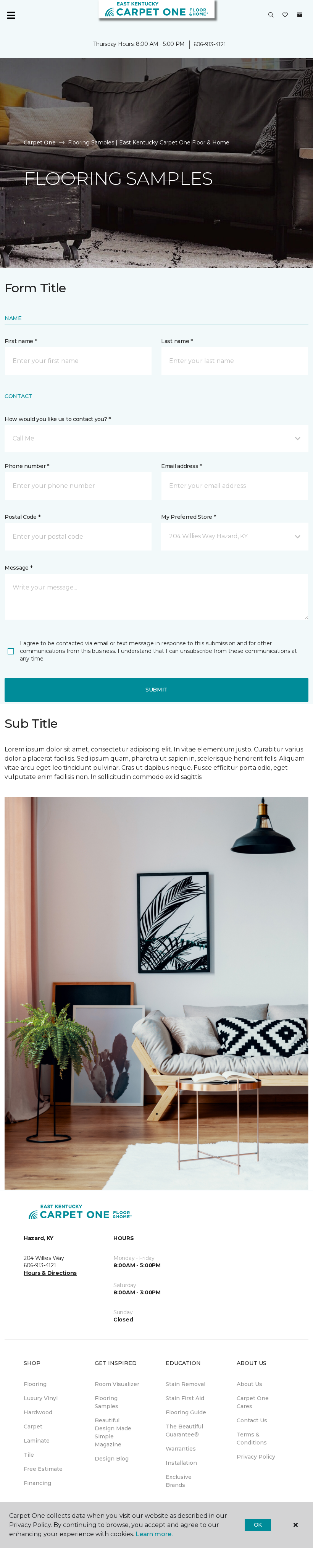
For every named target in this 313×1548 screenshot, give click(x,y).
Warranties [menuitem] (181, 1448)
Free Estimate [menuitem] (43, 1468)
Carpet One (40, 142)
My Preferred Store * (188, 517)
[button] (271, 15)
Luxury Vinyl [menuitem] (41, 1398)
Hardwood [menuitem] (38, 1412)
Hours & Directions (50, 1272)
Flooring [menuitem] (35, 1384)
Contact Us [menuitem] (252, 1420)
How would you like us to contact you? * (58, 419)
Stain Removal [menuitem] (185, 1384)
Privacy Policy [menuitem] (256, 1456)
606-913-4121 (210, 44)
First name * (21, 341)
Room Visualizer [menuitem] (117, 1384)
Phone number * (27, 466)
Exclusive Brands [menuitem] (179, 1481)
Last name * (177, 341)
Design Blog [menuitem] (112, 1458)
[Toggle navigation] (11, 15)
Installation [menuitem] (181, 1462)
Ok (258, 1524)
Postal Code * (22, 517)
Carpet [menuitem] (33, 1426)
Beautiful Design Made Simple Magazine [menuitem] (113, 1432)
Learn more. (154, 1534)
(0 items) (299, 15)
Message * (18, 567)
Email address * (181, 466)
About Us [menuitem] (249, 1384)
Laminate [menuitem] (37, 1440)
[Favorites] (285, 15)
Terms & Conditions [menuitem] (252, 1438)
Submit (156, 689)
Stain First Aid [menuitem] (185, 1398)
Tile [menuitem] (29, 1454)
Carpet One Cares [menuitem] (253, 1402)
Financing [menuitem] (37, 1483)
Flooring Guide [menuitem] (186, 1412)
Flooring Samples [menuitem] (106, 1402)
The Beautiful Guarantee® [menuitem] (184, 1430)
